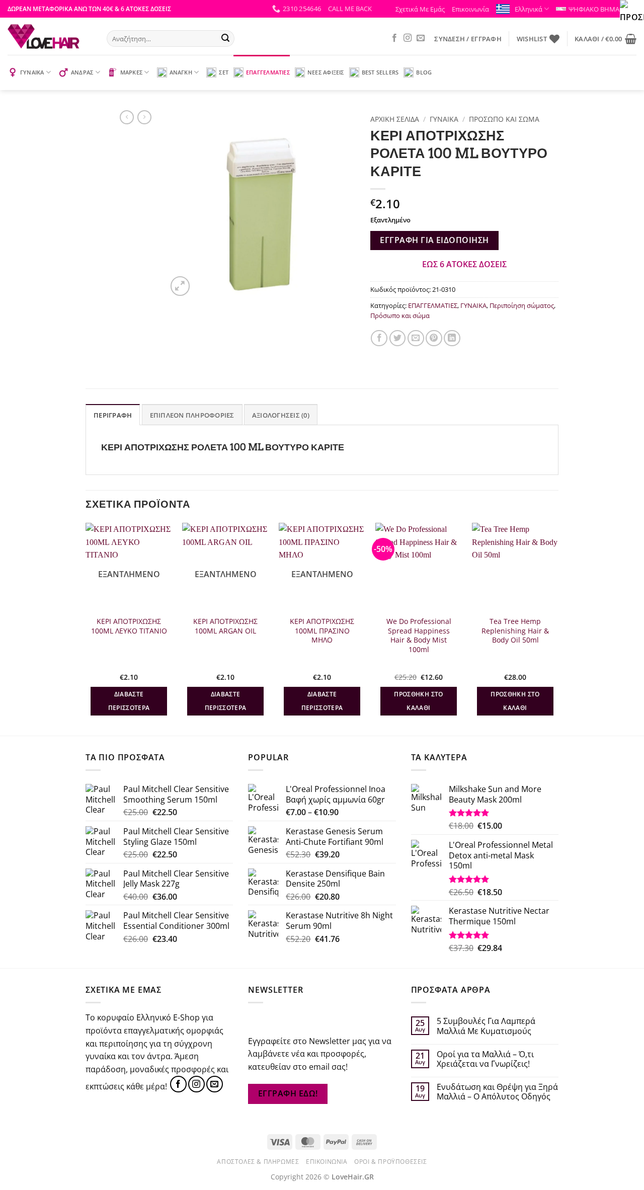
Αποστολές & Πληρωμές (258, 1161)
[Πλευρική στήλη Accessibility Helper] (632, 12)
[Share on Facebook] (379, 338)
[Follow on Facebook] (394, 38)
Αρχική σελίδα (394, 119)
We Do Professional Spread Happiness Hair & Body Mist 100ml (418, 635)
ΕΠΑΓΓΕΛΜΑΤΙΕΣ (268, 72)
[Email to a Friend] (416, 338)
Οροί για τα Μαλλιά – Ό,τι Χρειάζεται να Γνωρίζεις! (485, 1059)
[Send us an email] (421, 38)
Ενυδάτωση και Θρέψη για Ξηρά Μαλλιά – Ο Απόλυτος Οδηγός (497, 1091)
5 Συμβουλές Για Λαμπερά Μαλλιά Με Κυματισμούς (486, 1026)
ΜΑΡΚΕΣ (131, 72)
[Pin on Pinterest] (434, 338)
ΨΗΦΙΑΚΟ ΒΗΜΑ (594, 9)
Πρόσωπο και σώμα (504, 119)
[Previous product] (144, 117)
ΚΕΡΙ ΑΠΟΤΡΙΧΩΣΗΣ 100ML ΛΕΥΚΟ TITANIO (129, 626)
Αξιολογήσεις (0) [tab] (280, 415)
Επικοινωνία (470, 9)
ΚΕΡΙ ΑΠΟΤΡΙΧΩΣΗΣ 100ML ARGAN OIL (225, 626)
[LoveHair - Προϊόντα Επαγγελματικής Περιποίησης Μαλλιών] (50, 36)
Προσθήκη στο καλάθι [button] (418, 701)
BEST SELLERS (380, 72)
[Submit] (225, 38)
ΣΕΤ (223, 72)
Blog (424, 72)
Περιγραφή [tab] (113, 415)
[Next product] (127, 117)
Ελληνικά (528, 9)
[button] (350, 8)
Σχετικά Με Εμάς (420, 9)
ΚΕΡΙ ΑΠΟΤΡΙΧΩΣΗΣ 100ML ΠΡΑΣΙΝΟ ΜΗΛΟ (322, 631)
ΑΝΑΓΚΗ (181, 72)
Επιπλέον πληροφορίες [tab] (192, 415)
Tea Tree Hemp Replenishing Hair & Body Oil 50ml (515, 631)
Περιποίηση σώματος (522, 305)
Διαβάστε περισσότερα (129, 701)
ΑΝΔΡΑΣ (82, 72)
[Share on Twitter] (397, 338)
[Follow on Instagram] (408, 38)
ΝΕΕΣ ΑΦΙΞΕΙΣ (325, 72)
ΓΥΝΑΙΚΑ (32, 72)
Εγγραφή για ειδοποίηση (434, 240)
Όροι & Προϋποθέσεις (390, 1161)
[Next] (558, 628)
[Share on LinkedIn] (452, 338)
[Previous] (86, 628)
